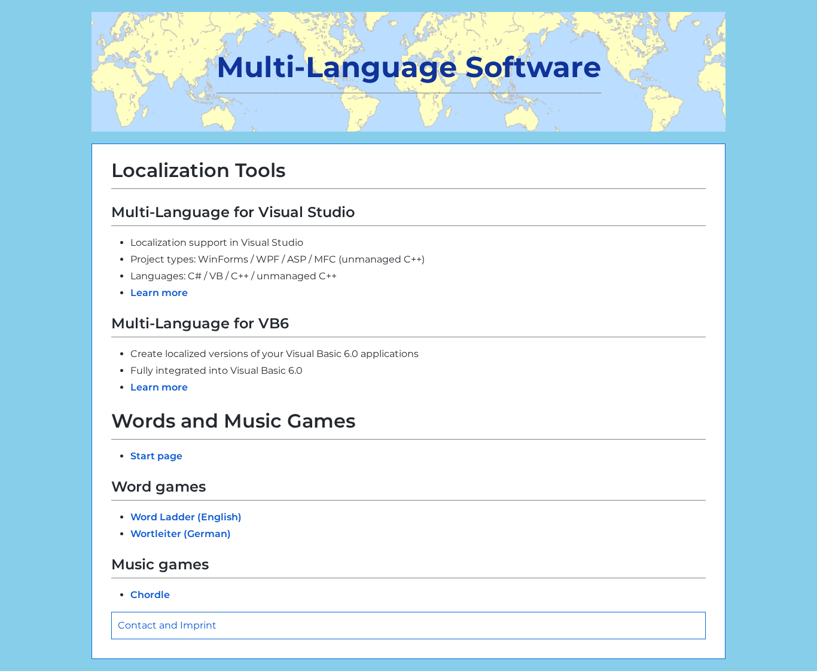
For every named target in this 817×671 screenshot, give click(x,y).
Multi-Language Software (409, 67)
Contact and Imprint (167, 625)
